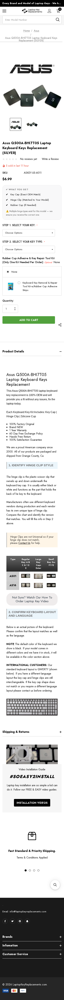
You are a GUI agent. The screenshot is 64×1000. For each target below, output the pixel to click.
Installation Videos (32, 803)
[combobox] (32, 20)
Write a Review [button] (50, 159)
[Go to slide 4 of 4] (38, 870)
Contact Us (24, 543)
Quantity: (8, 301)
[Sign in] (49, 11)
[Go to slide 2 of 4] (30, 870)
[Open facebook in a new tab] (5, 921)
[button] (55, 885)
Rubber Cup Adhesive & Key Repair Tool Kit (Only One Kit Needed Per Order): (31, 260)
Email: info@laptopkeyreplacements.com (24, 911)
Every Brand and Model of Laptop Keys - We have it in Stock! (32, 3)
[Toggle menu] (4, 11)
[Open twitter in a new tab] (12, 921)
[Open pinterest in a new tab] (19, 921)
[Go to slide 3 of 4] (34, 870)
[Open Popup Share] (60, 324)
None (14, 272)
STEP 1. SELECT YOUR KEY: (19, 225)
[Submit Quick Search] (58, 19)
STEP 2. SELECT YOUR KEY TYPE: (23, 242)
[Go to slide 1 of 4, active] (26, 870)
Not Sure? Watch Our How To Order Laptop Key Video (32, 599)
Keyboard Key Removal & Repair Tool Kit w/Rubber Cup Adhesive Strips (40, 286)
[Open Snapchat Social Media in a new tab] (27, 921)
